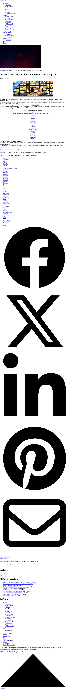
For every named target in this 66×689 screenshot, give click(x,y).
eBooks (8, 8)
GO (1, 575)
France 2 (33, 115)
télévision (5, 213)
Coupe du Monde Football (10, 168)
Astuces (5, 15)
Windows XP (9, 31)
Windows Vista (10, 29)
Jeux (4, 41)
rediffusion (6, 206)
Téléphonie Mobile (11, 13)
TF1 (33, 112)
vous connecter (10, 566)
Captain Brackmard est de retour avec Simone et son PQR (18, 584)
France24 (33, 134)
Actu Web (5, 3)
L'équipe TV (6, 193)
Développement (7, 32)
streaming (5, 210)
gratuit (4, 184)
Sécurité (8, 22)
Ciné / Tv (8, 40)
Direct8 (33, 132)
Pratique (8, 21)
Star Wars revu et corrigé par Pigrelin (12, 592)
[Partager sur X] (34, 352)
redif (4, 204)
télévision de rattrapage (9, 215)
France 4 (33, 118)
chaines (5, 167)
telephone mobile (7, 212)
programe (5, 202)
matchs (5, 196)
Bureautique (9, 16)
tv (3, 219)
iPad (4, 188)
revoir (4, 207)
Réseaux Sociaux (10, 617)
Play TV (2, 155)
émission (5, 172)
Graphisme (9, 34)
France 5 (33, 119)
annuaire (5, 159)
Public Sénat (33, 135)
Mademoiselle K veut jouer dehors (12, 594)
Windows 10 (9, 25)
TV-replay (2, 152)
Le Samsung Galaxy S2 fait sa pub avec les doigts (16, 587)
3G (4, 158)
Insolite (8, 12)
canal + (5, 162)
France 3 (33, 116)
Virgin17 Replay (33, 129)
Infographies (9, 10)
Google (8, 18)
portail (4, 200)
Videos (5, 38)
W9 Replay (33, 126)
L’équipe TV (33, 138)
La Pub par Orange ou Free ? (10, 589)
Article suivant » (4, 558)
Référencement (10, 35)
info (4, 187)
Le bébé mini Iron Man (9, 585)
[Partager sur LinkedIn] (34, 425)
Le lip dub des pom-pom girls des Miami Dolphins (16, 582)
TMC (33, 128)
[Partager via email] (34, 554)
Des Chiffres (9, 6)
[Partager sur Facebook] (34, 288)
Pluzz (14, 113)
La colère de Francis (8, 595)
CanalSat (33, 131)
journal (5, 191)
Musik (4, 43)
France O (33, 121)
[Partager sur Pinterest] (34, 490)
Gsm (4, 185)
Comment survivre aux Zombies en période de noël (16, 591)
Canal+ (33, 123)
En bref (8, 9)
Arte (33, 125)
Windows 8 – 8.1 (10, 27)
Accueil (2, 70)
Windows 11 (9, 24)
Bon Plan (8, 5)
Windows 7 (9, 28)
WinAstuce (3, 0)
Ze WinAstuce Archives (9, 645)
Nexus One (6, 197)
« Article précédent (5, 557)
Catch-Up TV (6, 165)
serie (4, 209)
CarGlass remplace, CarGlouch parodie (13, 588)
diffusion (5, 169)
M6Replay (33, 122)
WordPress (9, 37)
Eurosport (33, 137)
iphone (5, 190)
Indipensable (9, 19)
